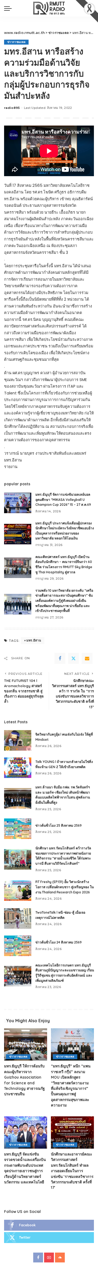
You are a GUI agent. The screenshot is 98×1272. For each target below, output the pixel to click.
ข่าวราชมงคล (16, 42)
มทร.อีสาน (33, 640)
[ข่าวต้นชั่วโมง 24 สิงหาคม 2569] (17, 946)
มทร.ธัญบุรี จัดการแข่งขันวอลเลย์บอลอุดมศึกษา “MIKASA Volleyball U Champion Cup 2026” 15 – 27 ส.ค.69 (63, 499)
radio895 (12, 108)
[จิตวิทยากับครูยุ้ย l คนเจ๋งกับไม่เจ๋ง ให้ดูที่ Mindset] (17, 740)
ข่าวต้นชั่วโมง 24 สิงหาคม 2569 (58, 942)
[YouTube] (49, 1257)
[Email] (87, 658)
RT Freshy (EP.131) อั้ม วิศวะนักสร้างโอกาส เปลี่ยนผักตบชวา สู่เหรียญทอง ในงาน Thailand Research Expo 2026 (64, 887)
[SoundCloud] (60, 1257)
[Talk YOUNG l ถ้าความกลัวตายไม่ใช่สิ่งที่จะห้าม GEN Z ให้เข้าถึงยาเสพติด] (17, 767)
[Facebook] (59, 658)
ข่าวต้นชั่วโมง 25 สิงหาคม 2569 (58, 825)
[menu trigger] (9, 8)
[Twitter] (73, 658)
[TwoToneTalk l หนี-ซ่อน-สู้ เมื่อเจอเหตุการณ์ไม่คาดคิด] (17, 918)
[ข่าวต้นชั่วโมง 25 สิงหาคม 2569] (17, 828)
